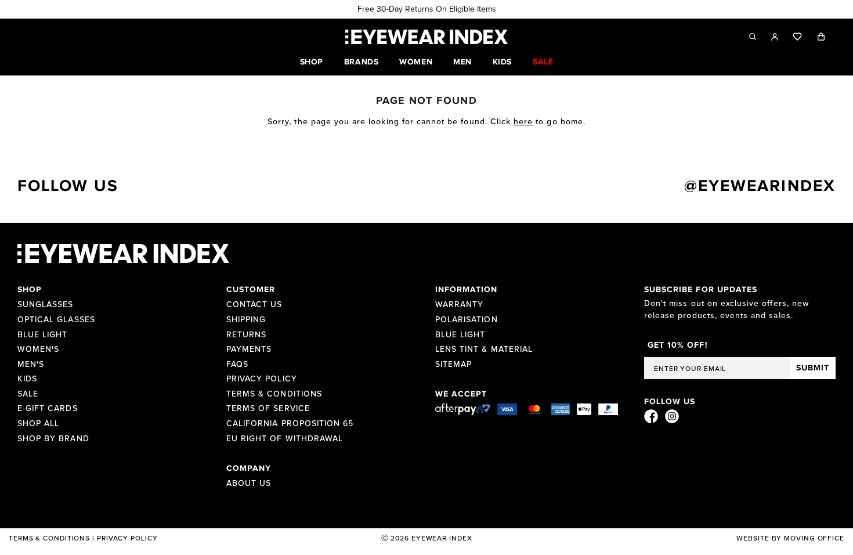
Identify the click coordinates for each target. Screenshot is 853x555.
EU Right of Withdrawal (284, 439)
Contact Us (254, 305)
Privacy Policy (261, 379)
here (523, 122)
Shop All (38, 424)
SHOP (311, 62)
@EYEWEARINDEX (760, 186)
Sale (27, 394)
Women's (38, 349)
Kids (27, 379)
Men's (30, 365)
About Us (248, 484)
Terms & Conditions (274, 394)
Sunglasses (45, 305)
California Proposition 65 (289, 424)
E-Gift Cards (47, 409)
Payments (249, 349)
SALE (543, 62)
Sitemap (453, 365)
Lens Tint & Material (484, 349)
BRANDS (361, 62)
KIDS (502, 62)
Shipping (246, 320)
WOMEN (415, 62)
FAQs (237, 365)
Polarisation (466, 320)
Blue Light (42, 335)
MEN (462, 62)
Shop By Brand (53, 439)
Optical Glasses (56, 320)
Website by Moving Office (790, 538)
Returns (246, 335)
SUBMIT (812, 368)
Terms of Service (268, 409)
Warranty (459, 305)
